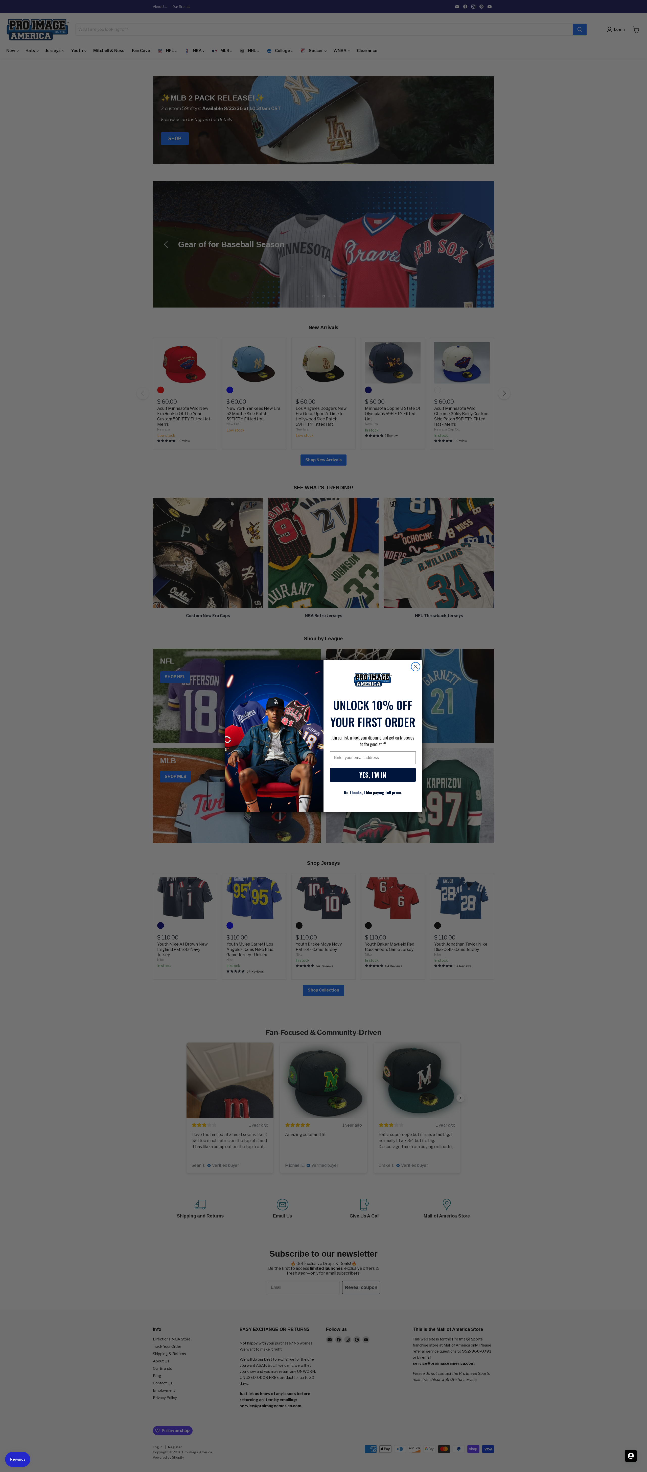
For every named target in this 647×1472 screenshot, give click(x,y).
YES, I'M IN (372, 774)
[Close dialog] (415, 666)
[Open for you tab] (631, 1456)
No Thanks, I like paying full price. (373, 793)
